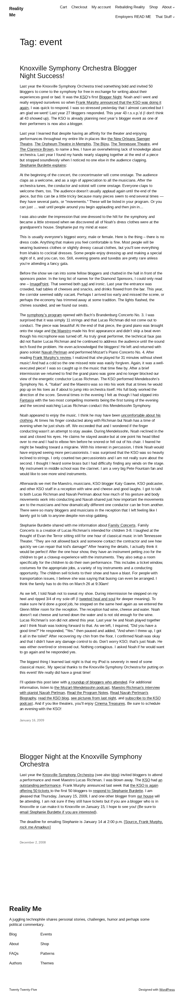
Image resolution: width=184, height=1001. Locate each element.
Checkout (79, 7)
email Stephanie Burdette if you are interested (57, 812)
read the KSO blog (53, 698)
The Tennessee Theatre (130, 144)
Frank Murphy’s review (52, 358)
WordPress (167, 989)
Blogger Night (110, 97)
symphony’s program (44, 315)
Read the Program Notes (87, 693)
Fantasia (27, 400)
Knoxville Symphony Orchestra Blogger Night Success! (78, 71)
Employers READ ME (133, 17)
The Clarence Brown (36, 149)
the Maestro (61, 331)
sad (84, 284)
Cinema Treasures (110, 703)
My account (101, 7)
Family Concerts (122, 525)
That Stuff (164, 17)
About (167, 7)
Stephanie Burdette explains (43, 165)
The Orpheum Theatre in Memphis (63, 144)
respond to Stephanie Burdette (118, 791)
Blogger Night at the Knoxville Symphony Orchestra (81, 760)
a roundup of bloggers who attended (97, 682)
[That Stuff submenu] (174, 17)
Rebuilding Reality (130, 7)
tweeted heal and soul (97, 599)
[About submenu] (174, 7)
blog (114, 775)
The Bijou (101, 144)
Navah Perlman (54, 352)
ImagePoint (39, 284)
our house (145, 796)
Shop (153, 7)
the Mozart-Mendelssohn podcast (82, 687)
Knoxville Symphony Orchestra (68, 775)
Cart (63, 7)
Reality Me (25, 908)
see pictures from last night (93, 698)
